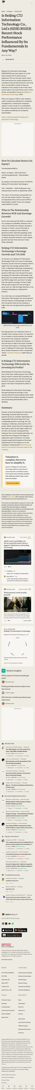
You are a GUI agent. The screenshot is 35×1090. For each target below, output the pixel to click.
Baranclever (9, 799)
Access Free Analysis (13, 483)
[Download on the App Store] (7, 930)
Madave (8, 886)
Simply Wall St (9, 59)
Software (9, 11)
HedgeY (8, 782)
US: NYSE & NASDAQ (8, 972)
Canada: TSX (5, 986)
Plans (19, 1000)
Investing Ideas (6, 1007)
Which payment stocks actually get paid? (15, 677)
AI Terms (4, 1082)
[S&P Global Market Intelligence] (8, 946)
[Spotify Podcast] (12, 924)
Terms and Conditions (8, 1077)
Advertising (21, 1003)
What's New (5, 1017)
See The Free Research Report (13, 663)
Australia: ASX (6, 979)
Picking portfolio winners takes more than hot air (16, 687)
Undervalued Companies (25, 972)
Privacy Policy (6, 1080)
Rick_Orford (9, 747)
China (3, 11)
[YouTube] (9, 923)
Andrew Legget (9, 692)
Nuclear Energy (22, 983)
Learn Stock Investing (24, 1022)
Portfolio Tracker (6, 1000)
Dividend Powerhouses (24, 976)
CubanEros (8, 852)
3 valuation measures (13, 353)
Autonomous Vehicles (24, 986)
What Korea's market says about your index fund (16, 698)
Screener (4, 1003)
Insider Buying (22, 979)
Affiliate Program (23, 1026)
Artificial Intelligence (24, 990)
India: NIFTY (5, 983)
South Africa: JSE (6, 990)
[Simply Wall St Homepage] (3, 1)
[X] (6, 924)
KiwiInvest (8, 861)
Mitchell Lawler (9, 682)
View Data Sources (7, 959)
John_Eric (8, 759)
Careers (20, 1014)
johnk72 (8, 895)
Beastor (8, 811)
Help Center (21, 1019)
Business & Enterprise (24, 1029)
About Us (21, 1007)
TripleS (7, 823)
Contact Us (21, 1010)
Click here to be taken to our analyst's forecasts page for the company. (17, 447)
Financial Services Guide (8, 1074)
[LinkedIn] (3, 924)
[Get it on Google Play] (20, 930)
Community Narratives (8, 1010)
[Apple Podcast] (15, 924)
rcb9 (7, 771)
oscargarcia (8, 840)
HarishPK (8, 878)
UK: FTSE (4, 976)
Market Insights (6, 1014)
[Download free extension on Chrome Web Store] (12, 935)
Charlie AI (21, 1032)
